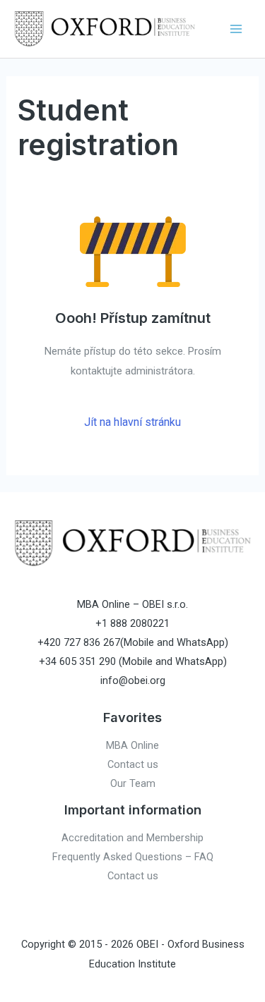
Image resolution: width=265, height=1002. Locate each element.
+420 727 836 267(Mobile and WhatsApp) (132, 642)
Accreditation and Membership (132, 837)
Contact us (132, 764)
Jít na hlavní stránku (132, 422)
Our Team (132, 783)
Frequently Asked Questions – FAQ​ (132, 856)
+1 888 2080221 (132, 623)
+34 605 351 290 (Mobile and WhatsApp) (133, 661)
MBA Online (132, 745)
